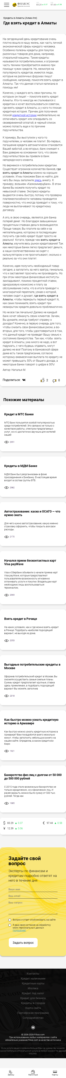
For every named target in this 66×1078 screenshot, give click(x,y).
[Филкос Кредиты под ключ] (20, 5)
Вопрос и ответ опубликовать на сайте (34, 919)
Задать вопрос (23, 942)
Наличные (33, 1075)
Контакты (33, 973)
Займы (11, 1075)
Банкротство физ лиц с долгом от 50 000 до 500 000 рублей (33, 776)
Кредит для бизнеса (33, 998)
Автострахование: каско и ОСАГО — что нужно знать (32, 513)
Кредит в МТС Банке (19, 414)
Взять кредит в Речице (20, 619)
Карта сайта (33, 1008)
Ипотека (33, 988)
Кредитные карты (33, 983)
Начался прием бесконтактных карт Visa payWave (30, 562)
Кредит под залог (33, 993)
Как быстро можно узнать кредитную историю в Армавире (31, 721)
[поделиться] (23, 380)
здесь (38, 180)
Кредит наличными (33, 978)
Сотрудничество (33, 1017)
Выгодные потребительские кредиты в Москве (32, 666)
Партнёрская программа (33, 1013)
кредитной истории (24, 115)
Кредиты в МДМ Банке (20, 466)
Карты (55, 1075)
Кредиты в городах (33, 1003)
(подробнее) (19, 930)
